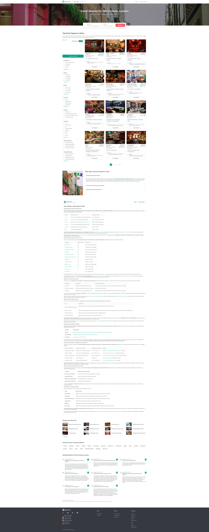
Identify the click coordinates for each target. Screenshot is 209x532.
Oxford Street (96, 445)
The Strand (136, 445)
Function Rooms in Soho (94, 424)
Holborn (70, 448)
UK (62, 4)
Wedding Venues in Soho (73, 428)
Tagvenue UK (66, 522)
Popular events (133, 527)
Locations (132, 525)
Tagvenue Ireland (67, 518)
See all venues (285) (73, 56)
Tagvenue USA (67, 523)
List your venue (116, 515)
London (65, 4)
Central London (69, 4)
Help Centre (133, 515)
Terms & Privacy (134, 520)
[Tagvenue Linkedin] (77, 512)
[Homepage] (67, 2)
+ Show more (65, 69)
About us (132, 513)
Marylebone (98, 448)
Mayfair (125, 445)
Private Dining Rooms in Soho (137, 428)
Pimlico (76, 448)
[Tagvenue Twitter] (63, 512)
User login (98, 515)
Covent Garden (118, 445)
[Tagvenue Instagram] (72, 512)
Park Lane (65, 448)
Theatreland (71, 445)
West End (89, 445)
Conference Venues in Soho (116, 433)
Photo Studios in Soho (94, 433)
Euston (130, 445)
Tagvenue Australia (68, 515)
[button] (78, 2)
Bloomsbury (103, 445)
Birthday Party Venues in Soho (138, 424)
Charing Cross (110, 445)
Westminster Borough (89, 448)
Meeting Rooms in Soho (94, 428)
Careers (132, 518)
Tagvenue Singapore (68, 520)
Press (132, 522)
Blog (132, 523)
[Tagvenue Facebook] (67, 512)
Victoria (81, 448)
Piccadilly (83, 445)
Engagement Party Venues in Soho (138, 433)
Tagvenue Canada (67, 516)
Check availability (94, 66)
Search (120, 25)
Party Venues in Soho (115, 424)
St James (77, 445)
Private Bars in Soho (72, 433)
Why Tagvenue (99, 513)
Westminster (142, 445)
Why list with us (116, 513)
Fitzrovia (65, 445)
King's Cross (105, 448)
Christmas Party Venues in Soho (117, 428)
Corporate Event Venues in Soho (75, 424)
